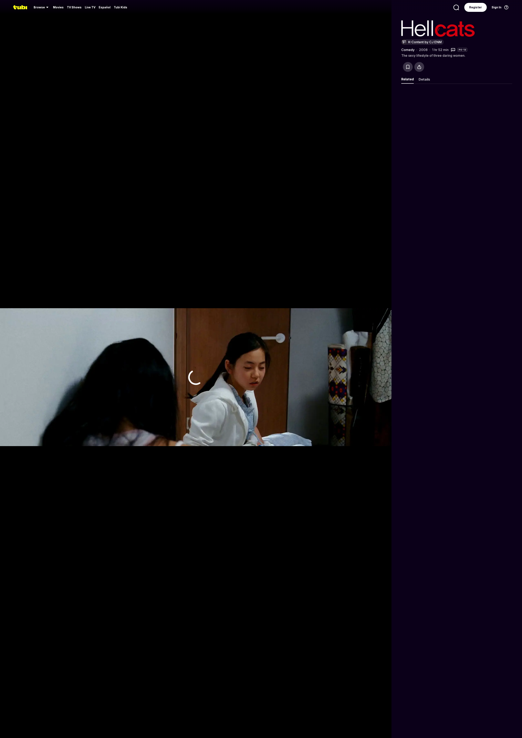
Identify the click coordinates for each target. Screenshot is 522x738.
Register (475, 7)
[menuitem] (41, 7)
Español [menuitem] (105, 7)
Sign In (496, 7)
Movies (58, 7)
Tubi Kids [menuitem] (120, 7)
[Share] (419, 67)
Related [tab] (407, 79)
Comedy (408, 50)
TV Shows (74, 7)
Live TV (90, 7)
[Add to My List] (408, 67)
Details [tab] (424, 79)
